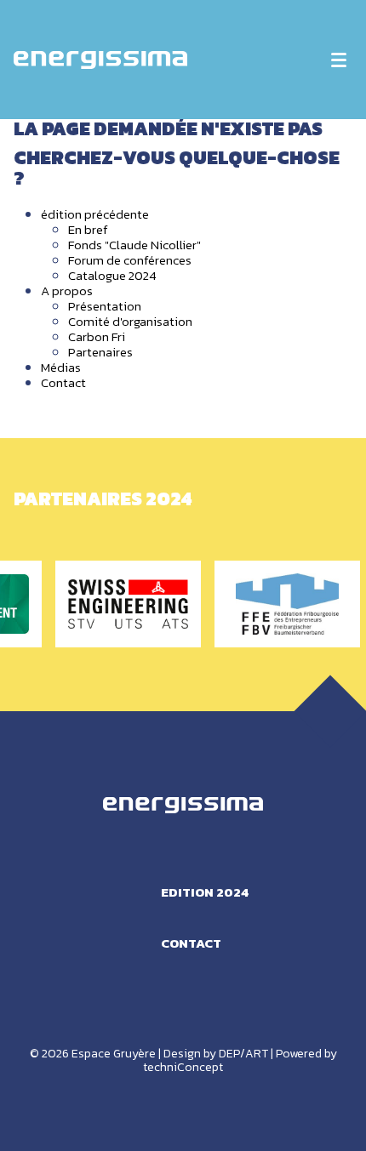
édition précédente (95, 214)
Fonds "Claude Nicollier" (134, 244)
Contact (63, 382)
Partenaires (100, 352)
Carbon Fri (96, 336)
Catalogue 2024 (112, 275)
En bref (88, 229)
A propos (67, 290)
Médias (61, 367)
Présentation (104, 306)
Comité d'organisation (130, 321)
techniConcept (183, 1067)
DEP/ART (243, 1054)
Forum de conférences (130, 260)
